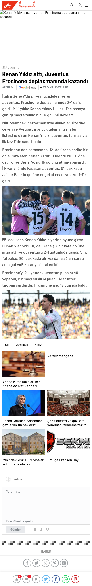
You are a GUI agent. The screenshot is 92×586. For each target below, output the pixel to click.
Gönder (15, 529)
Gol (7, 344)
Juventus (22, 344)
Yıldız (38, 344)
